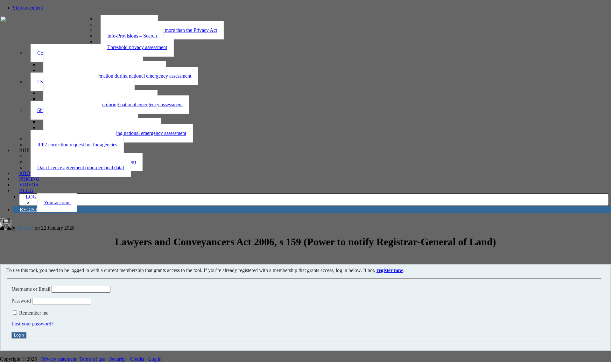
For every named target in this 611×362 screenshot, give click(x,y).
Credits (137, 359)
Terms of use (92, 359)
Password (21, 300)
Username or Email (30, 289)
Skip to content (28, 7)
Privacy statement (58, 359)
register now (389, 270)
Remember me (33, 313)
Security (117, 359)
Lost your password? (32, 323)
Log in (155, 359)
